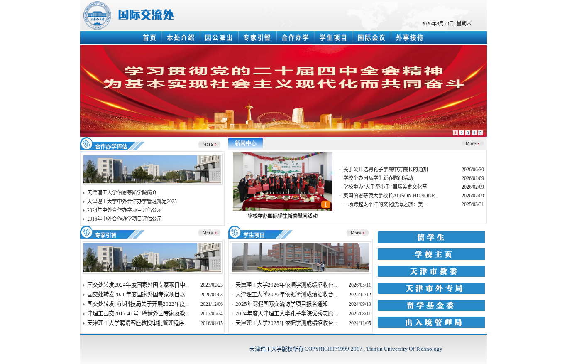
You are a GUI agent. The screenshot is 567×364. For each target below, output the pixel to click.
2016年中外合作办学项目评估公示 (124, 219)
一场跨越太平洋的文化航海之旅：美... (385, 204)
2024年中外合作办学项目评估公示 (124, 210)
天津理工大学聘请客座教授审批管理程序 (135, 323)
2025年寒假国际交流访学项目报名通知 (281, 304)
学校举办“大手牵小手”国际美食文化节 (385, 187)
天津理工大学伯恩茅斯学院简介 (122, 193)
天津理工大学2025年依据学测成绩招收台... (286, 323)
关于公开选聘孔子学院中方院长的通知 (385, 169)
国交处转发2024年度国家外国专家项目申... (138, 285)
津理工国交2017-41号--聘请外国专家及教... (138, 313)
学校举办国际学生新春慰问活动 (283, 216)
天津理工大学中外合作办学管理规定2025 (132, 201)
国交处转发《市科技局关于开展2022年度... (138, 304)
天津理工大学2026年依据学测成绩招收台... (286, 285)
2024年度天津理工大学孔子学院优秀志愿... (286, 313)
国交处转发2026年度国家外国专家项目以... (138, 294)
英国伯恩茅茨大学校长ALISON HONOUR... (391, 196)
